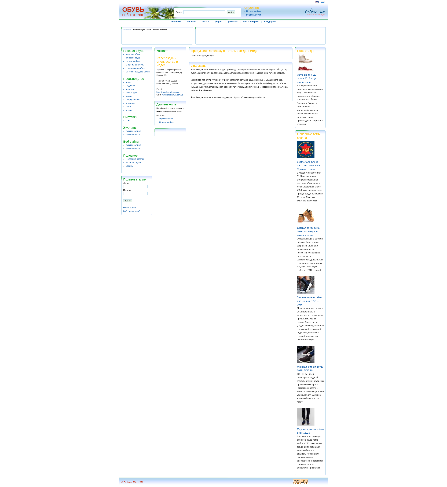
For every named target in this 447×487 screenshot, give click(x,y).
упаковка (130, 103)
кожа (128, 82)
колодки (130, 89)
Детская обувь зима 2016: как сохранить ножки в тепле (308, 231)
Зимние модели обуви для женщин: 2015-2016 (310, 301)
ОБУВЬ (133, 9)
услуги (129, 110)
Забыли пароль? (131, 211)
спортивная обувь (135, 65)
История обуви (133, 162)
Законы (129, 166)
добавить (176, 21)
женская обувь (133, 58)
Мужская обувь (166, 118)
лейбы (129, 106)
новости (191, 21)
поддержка (270, 21)
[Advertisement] (184, 2)
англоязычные (133, 134)
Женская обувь (166, 122)
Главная (127, 30)
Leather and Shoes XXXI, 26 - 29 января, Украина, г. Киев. (309, 165)
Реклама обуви (253, 15)
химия (129, 96)
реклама (232, 21)
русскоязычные (133, 131)
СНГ (128, 120)
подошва (130, 85)
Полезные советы (135, 159)
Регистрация (129, 207)
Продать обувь (253, 11)
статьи (205, 21)
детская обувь (133, 61)
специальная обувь (135, 68)
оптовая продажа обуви (138, 72)
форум (218, 21)
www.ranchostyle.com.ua (172, 95)
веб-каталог (132, 15)
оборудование (133, 99)
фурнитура (131, 92)
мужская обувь (133, 54)
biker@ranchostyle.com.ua (167, 92)
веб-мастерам (251, 21)
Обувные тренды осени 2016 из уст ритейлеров (307, 78)
